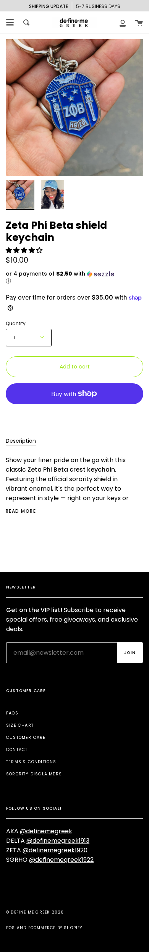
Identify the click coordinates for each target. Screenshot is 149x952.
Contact (17, 750)
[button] (25, 250)
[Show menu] (9, 22)
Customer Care (26, 737)
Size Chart (20, 725)
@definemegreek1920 (55, 850)
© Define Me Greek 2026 (35, 912)
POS (10, 928)
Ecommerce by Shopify (55, 928)
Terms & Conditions (31, 762)
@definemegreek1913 (57, 840)
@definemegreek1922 (61, 859)
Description (21, 441)
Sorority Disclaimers (34, 774)
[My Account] (122, 22)
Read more (21, 511)
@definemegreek (46, 831)
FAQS (12, 713)
